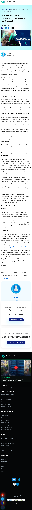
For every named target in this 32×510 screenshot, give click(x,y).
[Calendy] (18, 479)
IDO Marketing (5, 420)
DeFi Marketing (5, 425)
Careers (3, 471)
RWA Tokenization (5, 441)
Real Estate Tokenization (7, 443)
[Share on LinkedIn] (6, 29)
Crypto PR (4, 397)
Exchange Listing (5, 404)
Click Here (5, 278)
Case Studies (4, 461)
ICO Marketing (5, 417)
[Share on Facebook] (3, 29)
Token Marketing (5, 415)
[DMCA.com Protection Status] (16, 500)
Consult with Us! (16, 320)
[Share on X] (12, 29)
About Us (3, 459)
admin (16, 297)
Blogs (7, 9)
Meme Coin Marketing (6, 427)
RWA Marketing (5, 422)
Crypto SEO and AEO (6, 406)
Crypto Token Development (8, 438)
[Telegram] (14, 479)
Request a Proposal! (16, 342)
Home (2, 9)
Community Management (7, 401)
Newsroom (4, 466)
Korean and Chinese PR (7, 429)
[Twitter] (16, 503)
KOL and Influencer (6, 399)
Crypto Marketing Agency (7, 394)
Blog (2, 468)
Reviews (3, 464)
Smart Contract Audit (6, 450)
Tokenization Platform (6, 448)
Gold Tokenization (5, 445)
